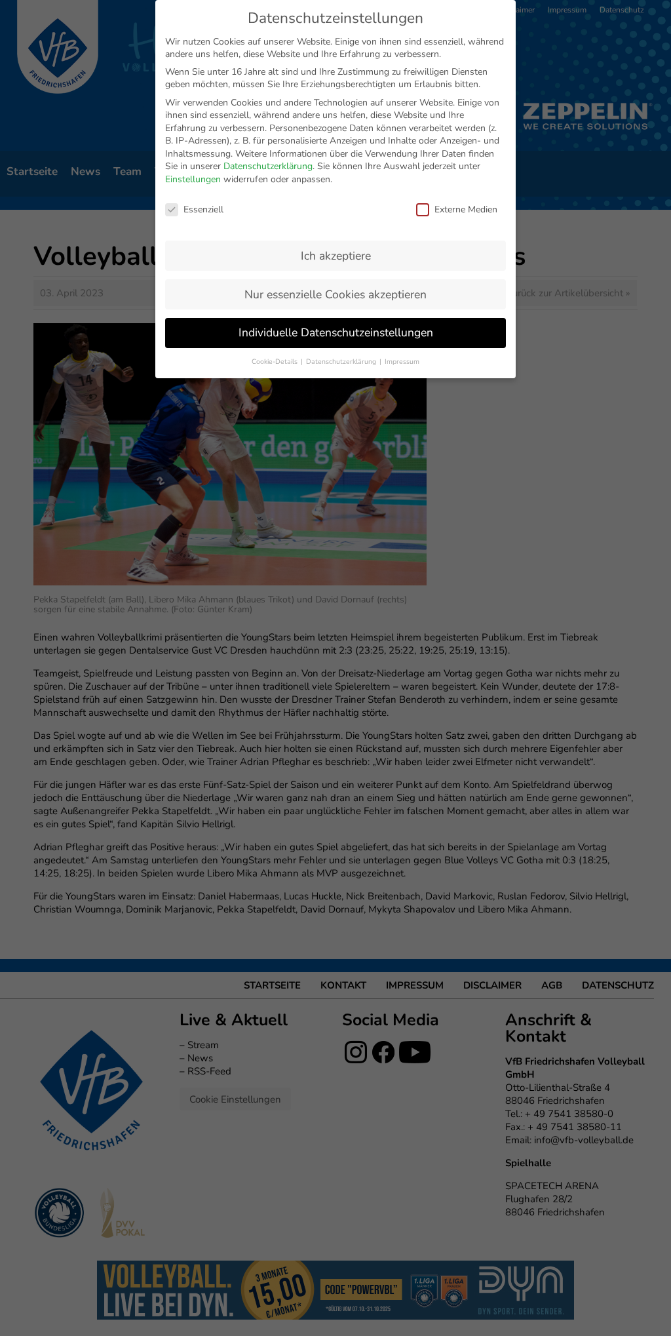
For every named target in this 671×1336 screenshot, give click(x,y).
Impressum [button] (402, 361)
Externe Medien (465, 209)
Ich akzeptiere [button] (336, 256)
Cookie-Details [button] (275, 361)
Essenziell (203, 209)
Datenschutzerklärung (268, 166)
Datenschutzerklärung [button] (342, 361)
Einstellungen (193, 179)
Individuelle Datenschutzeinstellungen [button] (336, 332)
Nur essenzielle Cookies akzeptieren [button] (335, 294)
